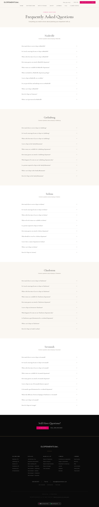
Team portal (76, 470)
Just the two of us (32, 459)
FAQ (66, 5)
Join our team (77, 466)
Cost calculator (46, 468)
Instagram (42, 484)
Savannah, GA (15, 468)
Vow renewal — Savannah (33, 475)
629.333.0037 (66, 2)
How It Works (42, 5)
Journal (59, 5)
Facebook (50, 484)
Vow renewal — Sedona (33, 470)
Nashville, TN (15, 459)
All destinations (15, 470)
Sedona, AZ (15, 463)
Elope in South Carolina (48, 463)
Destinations (30, 5)
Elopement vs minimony (64, 463)
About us (76, 461)
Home (21, 5)
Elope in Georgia (47, 466)
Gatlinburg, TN (15, 461)
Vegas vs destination (63, 461)
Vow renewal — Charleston (34, 473)
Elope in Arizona (46, 461)
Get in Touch (42, 427)
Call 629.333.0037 (56, 427)
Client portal (77, 468)
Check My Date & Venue (87, 2)
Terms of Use (45, 494)
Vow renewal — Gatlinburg (33, 468)
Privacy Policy (54, 494)
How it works (77, 459)
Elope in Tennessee (47, 459)
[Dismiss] (59, 503)
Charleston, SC (15, 466)
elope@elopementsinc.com (60, 481)
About (52, 5)
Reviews (60, 470)
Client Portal (74, 5)
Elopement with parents (33, 461)
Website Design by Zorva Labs (61, 497)
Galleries (61, 468)
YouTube (57, 484)
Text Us (76, 2)
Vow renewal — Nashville (33, 466)
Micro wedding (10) (32, 463)
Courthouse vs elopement (64, 459)
